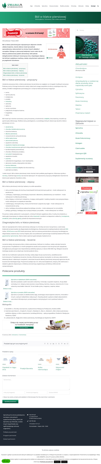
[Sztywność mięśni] (63, 355)
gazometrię (6, 236)
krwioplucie (65, 216)
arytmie (8, 158)
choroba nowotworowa (13, 147)
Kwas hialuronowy (83, 138)
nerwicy (4, 175)
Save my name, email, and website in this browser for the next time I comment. (29, 397)
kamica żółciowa (11, 165)
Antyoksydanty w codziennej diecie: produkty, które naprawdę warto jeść (87, 83)
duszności (36, 216)
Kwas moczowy (82, 101)
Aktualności (81, 64)
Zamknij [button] (64, 461)
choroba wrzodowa (12, 167)
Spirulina (79, 128)
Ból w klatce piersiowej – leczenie (13, 75)
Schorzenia (15, 334)
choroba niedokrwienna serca (15, 129)
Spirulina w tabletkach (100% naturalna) (23, 279)
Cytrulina (79, 89)
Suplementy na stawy (84, 158)
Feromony (80, 97)
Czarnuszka (80, 148)
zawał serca (9, 127)
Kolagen (79, 143)
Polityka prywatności (10, 432)
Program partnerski (9, 435)
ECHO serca (11, 231)
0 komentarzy (22, 334)
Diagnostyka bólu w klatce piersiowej (15, 73)
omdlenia (5, 218)
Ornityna (79, 77)
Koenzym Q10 (81, 153)
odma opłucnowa (11, 138)
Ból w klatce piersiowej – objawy (13, 70)
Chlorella (79, 133)
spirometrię (14, 236)
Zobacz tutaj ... (8, 288)
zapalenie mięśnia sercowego (15, 145)
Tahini (78, 109)
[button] (98, 6)
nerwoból (9, 154)
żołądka (47, 118)
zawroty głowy (16, 218)
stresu (19, 175)
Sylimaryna (80, 93)
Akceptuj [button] (57, 461)
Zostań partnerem (9, 439)
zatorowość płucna (12, 140)
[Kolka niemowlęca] (45, 355)
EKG (66, 229)
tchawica (8, 101)
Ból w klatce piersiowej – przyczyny (14, 68)
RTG (19, 231)
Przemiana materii (83, 113)
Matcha (79, 105)
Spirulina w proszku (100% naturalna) (23, 292)
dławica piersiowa (11, 134)
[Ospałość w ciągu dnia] (9, 355)
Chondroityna (81, 68)
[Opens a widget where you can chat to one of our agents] (6, 461)
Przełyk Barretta (26, 368)
